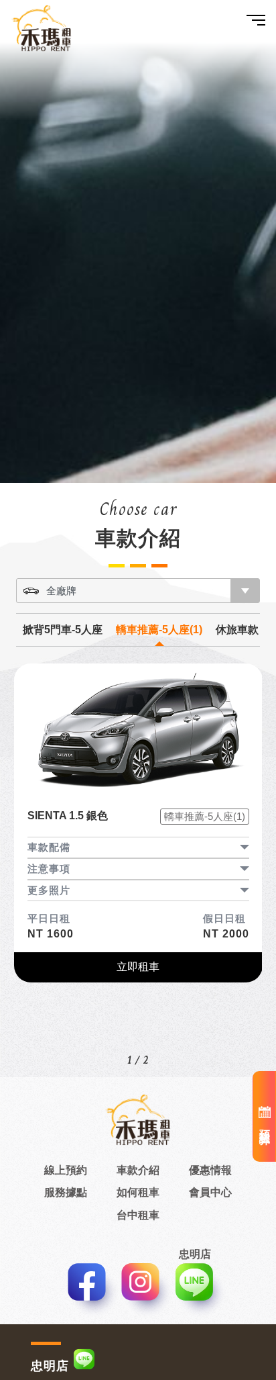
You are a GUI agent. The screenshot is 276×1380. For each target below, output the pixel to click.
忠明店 (50, 1365)
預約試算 (265, 1124)
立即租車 (138, 966)
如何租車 (138, 1192)
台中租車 (138, 1215)
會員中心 (210, 1192)
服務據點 (65, 1192)
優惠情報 (210, 1170)
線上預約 (65, 1170)
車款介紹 (138, 1170)
